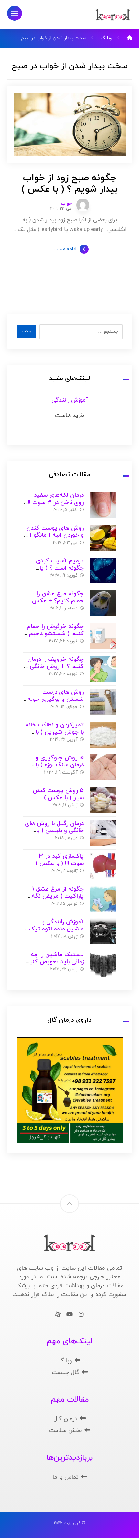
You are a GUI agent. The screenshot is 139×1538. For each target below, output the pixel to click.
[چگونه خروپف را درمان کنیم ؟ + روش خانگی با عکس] (103, 669)
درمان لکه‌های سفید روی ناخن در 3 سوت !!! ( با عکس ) (55, 502)
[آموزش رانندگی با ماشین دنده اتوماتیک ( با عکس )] (103, 931)
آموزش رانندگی (69, 400)
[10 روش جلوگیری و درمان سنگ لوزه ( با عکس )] (103, 767)
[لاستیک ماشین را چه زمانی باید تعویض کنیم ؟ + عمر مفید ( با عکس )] (103, 964)
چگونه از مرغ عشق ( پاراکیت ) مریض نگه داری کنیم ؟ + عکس (57, 896)
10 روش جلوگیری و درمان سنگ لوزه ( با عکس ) (60, 765)
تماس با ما (65, 1477)
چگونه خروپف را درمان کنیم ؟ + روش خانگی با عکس (54, 666)
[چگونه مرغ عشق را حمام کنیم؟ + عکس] (103, 603)
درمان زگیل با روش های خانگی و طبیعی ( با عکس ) (54, 830)
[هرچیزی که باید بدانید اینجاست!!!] (112, 15)
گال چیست (65, 1372)
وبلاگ (65, 1361)
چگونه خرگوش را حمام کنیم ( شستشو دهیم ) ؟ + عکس (54, 633)
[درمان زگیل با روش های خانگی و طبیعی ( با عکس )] (103, 833)
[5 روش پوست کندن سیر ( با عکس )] (103, 800)
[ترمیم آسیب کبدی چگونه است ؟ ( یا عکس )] (103, 570)
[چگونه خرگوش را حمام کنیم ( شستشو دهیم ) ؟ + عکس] (103, 636)
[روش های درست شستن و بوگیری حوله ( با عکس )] (103, 702)
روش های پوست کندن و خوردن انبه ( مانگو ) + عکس (54, 535)
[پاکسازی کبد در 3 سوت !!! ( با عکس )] (103, 866)
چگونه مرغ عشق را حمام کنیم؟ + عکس (58, 597)
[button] (14, 13)
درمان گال (65, 1419)
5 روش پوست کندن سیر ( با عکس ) (58, 794)
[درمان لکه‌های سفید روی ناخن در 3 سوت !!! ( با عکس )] (103, 505)
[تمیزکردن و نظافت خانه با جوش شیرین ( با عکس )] (103, 735)
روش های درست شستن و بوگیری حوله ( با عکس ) (54, 699)
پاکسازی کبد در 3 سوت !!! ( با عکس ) (60, 860)
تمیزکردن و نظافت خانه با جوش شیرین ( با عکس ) (54, 732)
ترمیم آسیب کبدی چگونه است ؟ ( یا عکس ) (60, 568)
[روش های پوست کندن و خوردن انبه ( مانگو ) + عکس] (103, 538)
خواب (66, 204)
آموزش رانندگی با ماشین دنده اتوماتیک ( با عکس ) (54, 929)
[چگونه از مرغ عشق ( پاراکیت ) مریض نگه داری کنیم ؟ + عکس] (103, 899)
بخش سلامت (65, 1431)
